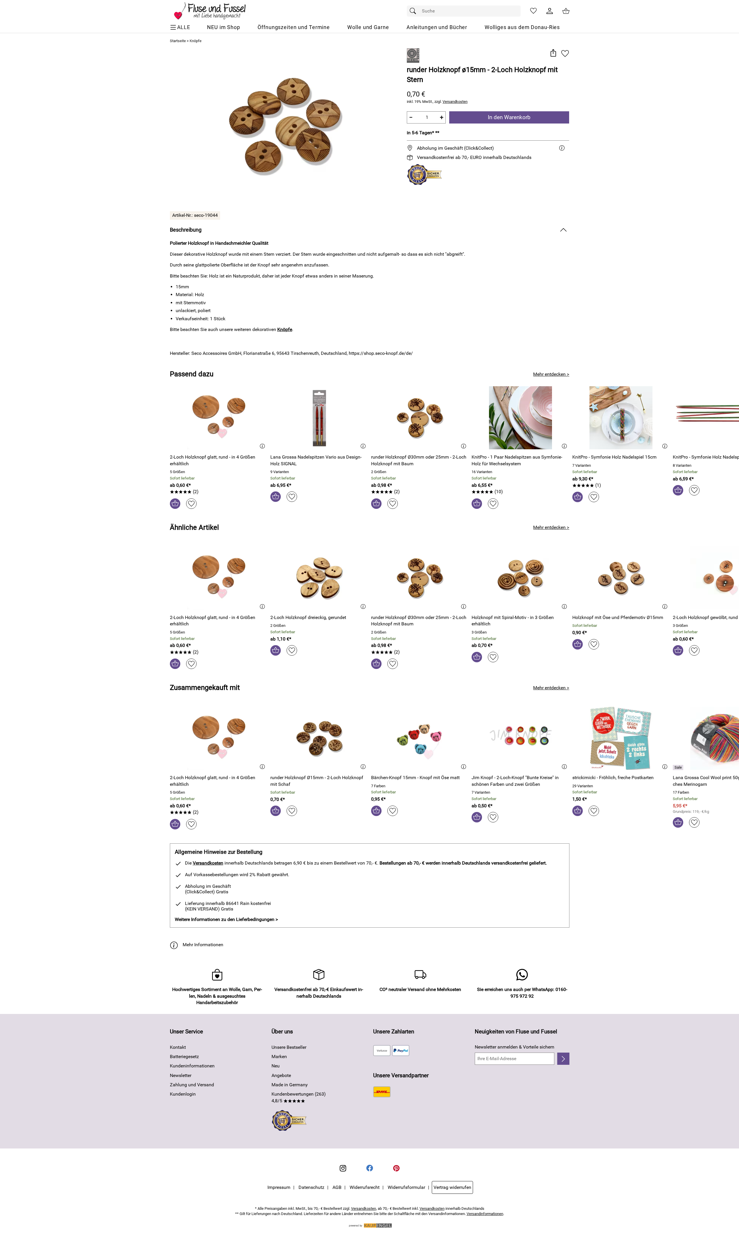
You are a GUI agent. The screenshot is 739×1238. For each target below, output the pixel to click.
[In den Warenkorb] (175, 503)
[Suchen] (414, 11)
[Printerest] (396, 1168)
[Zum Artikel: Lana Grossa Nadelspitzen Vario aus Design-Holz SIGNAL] (319, 417)
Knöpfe (196, 41)
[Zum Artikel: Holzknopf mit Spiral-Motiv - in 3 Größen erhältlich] (520, 577)
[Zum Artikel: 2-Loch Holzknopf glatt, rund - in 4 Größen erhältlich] (219, 417)
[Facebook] (369, 1168)
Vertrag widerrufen (452, 1187)
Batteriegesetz (184, 1056)
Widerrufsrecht (365, 1187)
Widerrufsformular (406, 1187)
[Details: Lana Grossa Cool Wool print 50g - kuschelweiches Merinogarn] (679, 767)
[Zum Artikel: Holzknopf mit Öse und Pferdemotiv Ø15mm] (621, 577)
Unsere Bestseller (288, 1047)
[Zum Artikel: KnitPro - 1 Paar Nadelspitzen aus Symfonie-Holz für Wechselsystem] (520, 417)
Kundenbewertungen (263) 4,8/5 (298, 1097)
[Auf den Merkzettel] (565, 53)
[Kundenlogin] (549, 11)
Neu (275, 1066)
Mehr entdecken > (551, 374)
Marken (279, 1056)
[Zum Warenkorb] (565, 11)
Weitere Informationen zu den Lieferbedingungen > (226, 919)
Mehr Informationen (203, 944)
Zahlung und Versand (192, 1084)
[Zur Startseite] (214, 11)
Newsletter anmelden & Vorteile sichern (514, 1047)
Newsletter (180, 1075)
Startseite (178, 41)
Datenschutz (311, 1187)
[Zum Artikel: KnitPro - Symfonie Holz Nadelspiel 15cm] (621, 417)
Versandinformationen (485, 1214)
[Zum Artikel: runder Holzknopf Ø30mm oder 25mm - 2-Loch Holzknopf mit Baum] (420, 417)
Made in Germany (289, 1084)
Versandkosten (455, 101)
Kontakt (178, 1047)
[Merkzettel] (533, 11)
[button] (553, 53)
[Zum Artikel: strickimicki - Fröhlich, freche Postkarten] (621, 738)
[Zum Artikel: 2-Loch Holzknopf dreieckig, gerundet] (319, 577)
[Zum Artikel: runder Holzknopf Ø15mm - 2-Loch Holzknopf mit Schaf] (319, 738)
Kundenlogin (183, 1094)
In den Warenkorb (509, 117)
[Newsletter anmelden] (563, 1059)
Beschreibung (186, 230)
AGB (336, 1187)
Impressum (278, 1187)
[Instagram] (343, 1168)
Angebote (281, 1075)
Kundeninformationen (192, 1066)
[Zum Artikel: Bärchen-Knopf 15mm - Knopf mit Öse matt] (420, 738)
